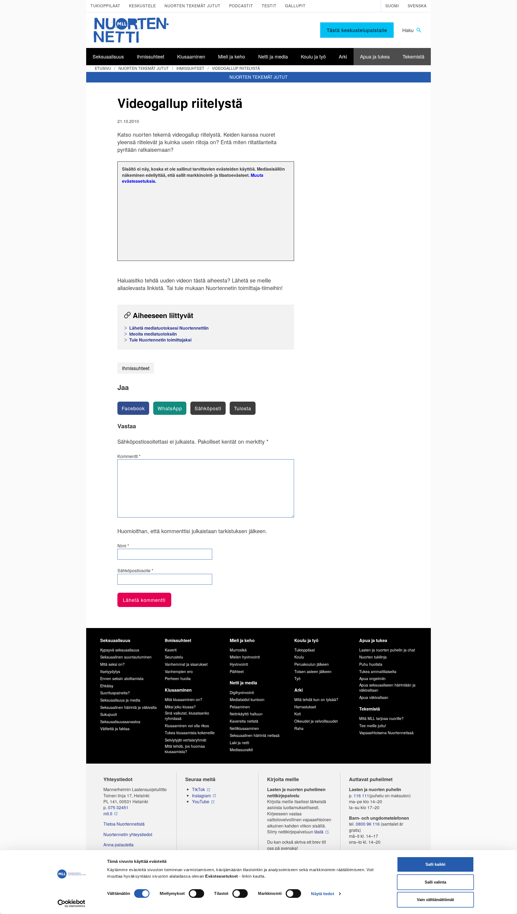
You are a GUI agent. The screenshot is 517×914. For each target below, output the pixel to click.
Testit (269, 5)
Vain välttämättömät (435, 899)
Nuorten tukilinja (373, 657)
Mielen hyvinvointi (245, 657)
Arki (298, 690)
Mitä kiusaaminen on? (183, 699)
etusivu (103, 68)
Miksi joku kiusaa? (180, 706)
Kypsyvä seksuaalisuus (119, 650)
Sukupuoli (108, 714)
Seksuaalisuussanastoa (120, 721)
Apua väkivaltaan (373, 697)
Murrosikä (238, 650)
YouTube (200, 802)
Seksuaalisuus (115, 640)
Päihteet (237, 671)
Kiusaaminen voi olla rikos (187, 725)
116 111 (361, 796)
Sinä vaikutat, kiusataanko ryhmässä (187, 715)
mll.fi (107, 814)
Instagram (201, 796)
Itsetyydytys (110, 671)
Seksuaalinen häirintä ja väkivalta (128, 707)
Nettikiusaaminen (244, 728)
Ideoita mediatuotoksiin (153, 334)
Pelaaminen (240, 706)
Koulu (299, 657)
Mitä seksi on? (112, 664)
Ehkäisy (106, 685)
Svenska (417, 5)
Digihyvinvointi (242, 692)
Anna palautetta (118, 845)
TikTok (198, 789)
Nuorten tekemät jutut (193, 5)
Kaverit (171, 650)
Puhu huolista (370, 664)
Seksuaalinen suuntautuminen (126, 657)
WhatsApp (170, 408)
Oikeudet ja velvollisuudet (316, 721)
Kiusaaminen (178, 690)
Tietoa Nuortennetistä (124, 824)
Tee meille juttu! (372, 725)
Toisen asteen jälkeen (312, 671)
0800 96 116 (368, 824)
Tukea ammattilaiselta (377, 671)
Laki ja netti (239, 742)
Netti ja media (243, 683)
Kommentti (129, 456)
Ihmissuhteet (190, 68)
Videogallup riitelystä (236, 68)
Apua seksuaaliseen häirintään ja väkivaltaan (387, 687)
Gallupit (295, 5)
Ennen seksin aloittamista (122, 678)
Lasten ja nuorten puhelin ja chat (387, 650)
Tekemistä (369, 709)
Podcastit (241, 5)
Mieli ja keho (242, 640)
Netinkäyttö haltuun (246, 713)
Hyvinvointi (239, 664)
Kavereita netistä (244, 721)
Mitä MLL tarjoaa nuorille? (381, 718)
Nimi (123, 546)
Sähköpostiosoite (135, 571)
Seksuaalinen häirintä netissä (255, 735)
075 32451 (118, 807)
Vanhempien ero (179, 671)
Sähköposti (208, 408)
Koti (297, 713)
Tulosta (242, 408)
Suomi (392, 5)
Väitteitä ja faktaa (115, 728)
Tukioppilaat (105, 5)
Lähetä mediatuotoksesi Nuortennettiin (169, 328)
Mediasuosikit (241, 749)
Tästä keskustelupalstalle (357, 29)
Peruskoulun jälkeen (311, 664)
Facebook (133, 408)
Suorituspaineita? (115, 692)
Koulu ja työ (306, 640)
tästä (318, 832)
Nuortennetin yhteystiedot (127, 834)
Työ (297, 678)
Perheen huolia (178, 678)
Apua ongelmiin (372, 678)
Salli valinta (435, 882)
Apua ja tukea (373, 640)
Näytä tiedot (322, 893)
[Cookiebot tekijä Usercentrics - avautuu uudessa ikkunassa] (71, 903)
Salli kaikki (435, 864)
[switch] (196, 893)
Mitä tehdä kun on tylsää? (316, 699)
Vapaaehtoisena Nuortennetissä (386, 732)
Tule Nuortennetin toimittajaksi (160, 340)
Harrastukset (305, 706)
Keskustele (142, 5)
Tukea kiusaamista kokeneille (190, 732)
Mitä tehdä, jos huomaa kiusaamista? (185, 748)
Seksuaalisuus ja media (120, 700)
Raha (298, 728)
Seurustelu (174, 657)
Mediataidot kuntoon (247, 699)
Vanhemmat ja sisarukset (186, 664)
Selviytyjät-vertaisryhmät (185, 740)
